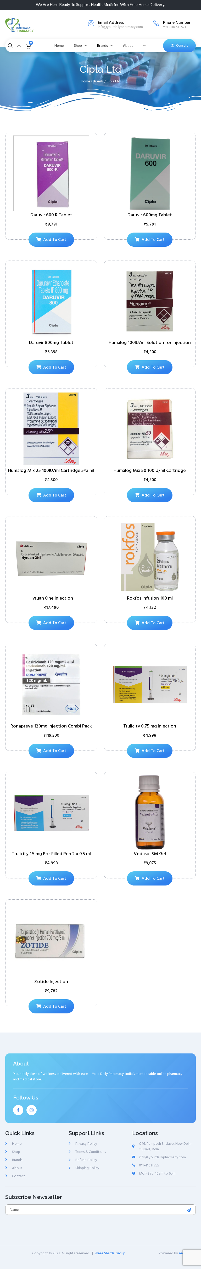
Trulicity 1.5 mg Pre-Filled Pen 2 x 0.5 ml (51, 854)
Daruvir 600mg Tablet (149, 215)
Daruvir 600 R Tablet (51, 215)
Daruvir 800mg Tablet (51, 342)
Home (85, 81)
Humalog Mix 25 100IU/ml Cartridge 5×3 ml (51, 470)
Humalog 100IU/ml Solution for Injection (150, 342)
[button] (179, 45)
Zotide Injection (51, 981)
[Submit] (189, 1210)
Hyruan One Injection (51, 598)
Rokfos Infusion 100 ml (150, 598)
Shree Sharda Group (109, 1253)
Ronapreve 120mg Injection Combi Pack (51, 726)
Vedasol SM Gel (150, 854)
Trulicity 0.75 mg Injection (149, 726)
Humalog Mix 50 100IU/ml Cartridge (150, 470)
